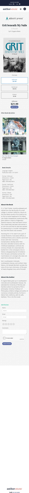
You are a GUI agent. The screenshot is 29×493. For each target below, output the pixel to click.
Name (4, 308)
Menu (25, 8)
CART (17, 4)
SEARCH (11, 4)
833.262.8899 (15, 2)
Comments (5, 328)
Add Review (5, 305)
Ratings (4, 320)
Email (3, 314)
